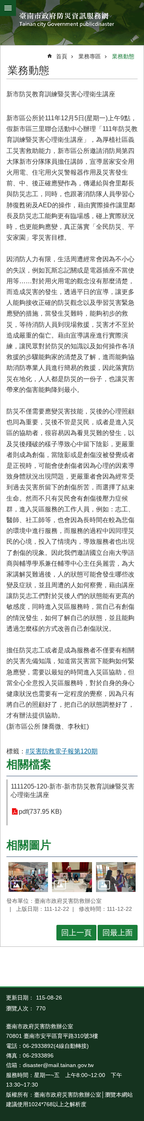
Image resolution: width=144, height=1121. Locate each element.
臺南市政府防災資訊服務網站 (72, 20)
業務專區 (89, 56)
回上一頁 (76, 932)
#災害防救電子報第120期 (62, 751)
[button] (28, 877)
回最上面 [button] (117, 932)
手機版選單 (8, 8)
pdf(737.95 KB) (40, 811)
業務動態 (123, 56)
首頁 (61, 56)
